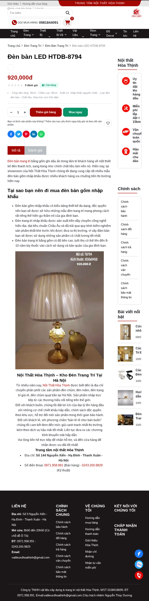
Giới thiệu (13, 3)
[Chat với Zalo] (139, 564)
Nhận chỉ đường (90, 554)
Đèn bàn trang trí (19, 161)
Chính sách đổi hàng (126, 229)
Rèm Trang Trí (93, 35)
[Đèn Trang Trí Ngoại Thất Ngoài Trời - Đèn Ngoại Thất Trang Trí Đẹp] (125, 420)
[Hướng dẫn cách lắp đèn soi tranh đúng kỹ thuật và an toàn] (125, 398)
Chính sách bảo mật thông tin (126, 290)
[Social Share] (11, 134)
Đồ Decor (110, 33)
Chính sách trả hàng (126, 247)
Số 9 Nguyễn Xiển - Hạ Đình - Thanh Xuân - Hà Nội (29, 519)
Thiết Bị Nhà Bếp (43, 37)
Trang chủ (14, 33)
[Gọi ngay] (139, 575)
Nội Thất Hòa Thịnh (56, 385)
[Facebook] (139, 554)
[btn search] (68, 13)
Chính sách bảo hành (124, 208)
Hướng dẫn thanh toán (92, 531)
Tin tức (125, 33)
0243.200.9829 (92, 465)
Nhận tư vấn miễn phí (93, 565)
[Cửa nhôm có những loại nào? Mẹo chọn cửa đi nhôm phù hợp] (125, 332)
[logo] (136, 13)
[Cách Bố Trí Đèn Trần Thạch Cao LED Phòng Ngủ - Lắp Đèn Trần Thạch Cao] (125, 354)
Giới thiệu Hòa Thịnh (91, 543)
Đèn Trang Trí (27, 35)
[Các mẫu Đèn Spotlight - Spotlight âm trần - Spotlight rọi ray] (125, 376)
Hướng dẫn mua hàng (35, 3)
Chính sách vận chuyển (125, 267)
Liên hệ (136, 33)
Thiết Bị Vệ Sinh (59, 35)
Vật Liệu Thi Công (76, 37)
